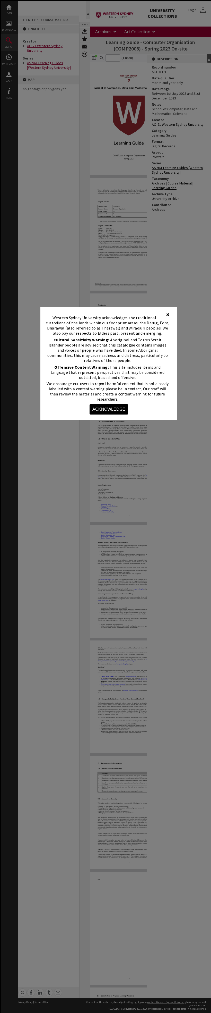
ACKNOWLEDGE (108, 409)
